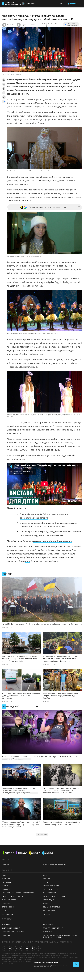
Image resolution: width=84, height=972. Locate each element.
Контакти (6, 924)
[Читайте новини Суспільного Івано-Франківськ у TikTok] (38, 948)
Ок (76, 964)
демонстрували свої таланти (34, 517)
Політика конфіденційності (14, 932)
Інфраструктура (49, 893)
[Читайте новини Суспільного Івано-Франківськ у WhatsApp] (33, 948)
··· (60, 3)
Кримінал (6, 879)
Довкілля (6, 889)
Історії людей (49, 900)
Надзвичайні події (51, 886)
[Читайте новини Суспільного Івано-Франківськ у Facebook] (4, 948)
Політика (6, 903)
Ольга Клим (11, 25)
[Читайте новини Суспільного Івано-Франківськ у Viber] (21, 948)
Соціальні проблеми (52, 907)
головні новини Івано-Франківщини (52, 541)
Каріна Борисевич (28, 25)
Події (4, 875)
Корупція (47, 875)
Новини (5, 865)
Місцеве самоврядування (54, 896)
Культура (6, 10)
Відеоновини (8, 914)
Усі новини (31, 3)
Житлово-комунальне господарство (18, 893)
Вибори (5, 886)
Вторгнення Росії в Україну (54, 865)
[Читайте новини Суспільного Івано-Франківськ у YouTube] (16, 948)
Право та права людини (12, 896)
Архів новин (48, 924)
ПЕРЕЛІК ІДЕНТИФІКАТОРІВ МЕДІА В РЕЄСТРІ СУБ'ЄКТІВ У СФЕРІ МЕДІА (60, 936)
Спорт (4, 910)
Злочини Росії (8, 907)
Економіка (6, 882)
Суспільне (30, 959)
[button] (4, 80)
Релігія (45, 903)
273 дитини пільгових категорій (65, 531)
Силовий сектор (9, 900)
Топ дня (46, 914)
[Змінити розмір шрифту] (81, 25)
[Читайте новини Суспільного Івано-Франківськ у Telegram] (27, 948)
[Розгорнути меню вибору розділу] (23, 3)
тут (27, 561)
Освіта (45, 882)
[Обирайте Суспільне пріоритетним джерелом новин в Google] (4, 101)
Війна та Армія (49, 910)
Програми (6, 935)
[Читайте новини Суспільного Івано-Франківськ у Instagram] (10, 948)
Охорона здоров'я (50, 889)
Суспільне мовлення (11, 928)
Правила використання (53, 928)
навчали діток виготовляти (33, 526)
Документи (48, 932)
